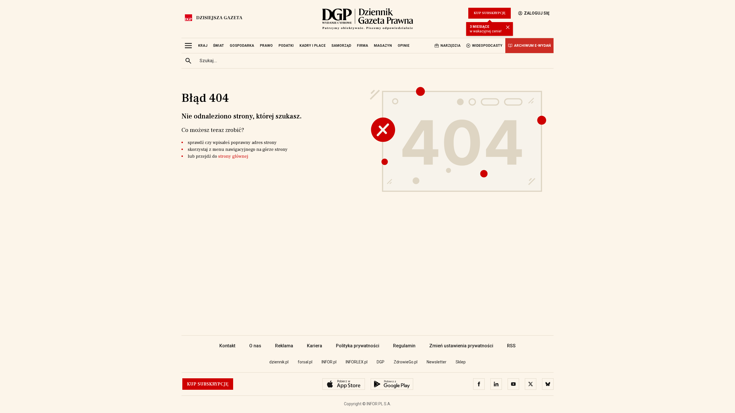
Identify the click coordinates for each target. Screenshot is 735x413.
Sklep (461, 362)
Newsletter (436, 362)
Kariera (314, 345)
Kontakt (227, 345)
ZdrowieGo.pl (405, 362)
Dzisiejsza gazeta (219, 18)
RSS (511, 345)
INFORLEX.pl (357, 362)
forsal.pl (305, 362)
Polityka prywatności (357, 345)
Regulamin (404, 345)
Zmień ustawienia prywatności (461, 345)
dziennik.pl (279, 362)
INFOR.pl (329, 362)
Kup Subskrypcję (489, 13)
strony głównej (233, 156)
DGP (380, 362)
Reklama (284, 345)
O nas (255, 345)
